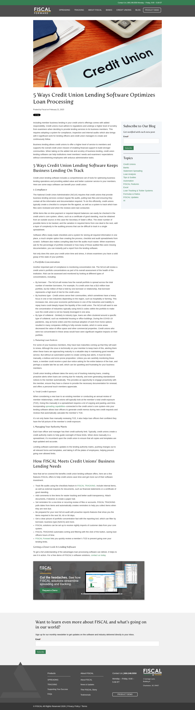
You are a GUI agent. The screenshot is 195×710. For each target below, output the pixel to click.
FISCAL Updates (130, 197)
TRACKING (52, 685)
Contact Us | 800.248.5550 (127, 3)
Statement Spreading (132, 171)
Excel (125, 187)
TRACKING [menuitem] (79, 10)
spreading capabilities (55, 406)
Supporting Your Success (58, 689)
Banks (126, 167)
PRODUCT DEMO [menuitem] (152, 10)
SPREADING (53, 680)
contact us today (98, 555)
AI (124, 200)
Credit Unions (129, 164)
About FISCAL (86, 680)
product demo (124, 694)
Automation (128, 181)
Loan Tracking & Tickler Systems (138, 191)
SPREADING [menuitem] (64, 10)
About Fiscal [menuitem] (95, 10)
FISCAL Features (131, 184)
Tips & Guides (129, 177)
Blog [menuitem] (138, 10)
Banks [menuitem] (109, 10)
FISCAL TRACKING (86, 486)
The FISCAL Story (89, 690)
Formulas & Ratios (131, 194)
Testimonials (86, 695)
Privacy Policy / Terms (77, 706)
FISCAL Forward (42, 538)
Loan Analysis (129, 174)
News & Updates (87, 685)
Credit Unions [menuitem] (123, 10)
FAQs (50, 694)
